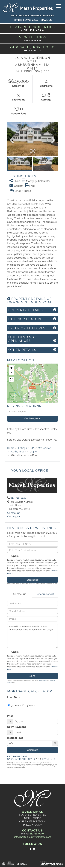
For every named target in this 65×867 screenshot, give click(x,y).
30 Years (16, 705)
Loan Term (13, 697)
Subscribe (32, 579)
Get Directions (32, 418)
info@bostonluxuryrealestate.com (32, 837)
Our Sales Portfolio (32, 821)
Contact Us (13, 512)
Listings (22, 447)
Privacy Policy (43, 680)
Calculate (32, 749)
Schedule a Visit (45, 594)
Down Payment (16, 726)
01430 (33, 451)
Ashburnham (18, 451)
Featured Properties (32, 814)
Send (32, 675)
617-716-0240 (30, 20)
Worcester (44, 447)
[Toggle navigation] (59, 6)
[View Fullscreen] (11, 379)
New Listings (32, 818)
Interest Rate (15, 737)
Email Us (46, 20)
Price (10, 715)
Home (10, 447)
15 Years (30, 705)
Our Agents (14, 516)
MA (33, 447)
